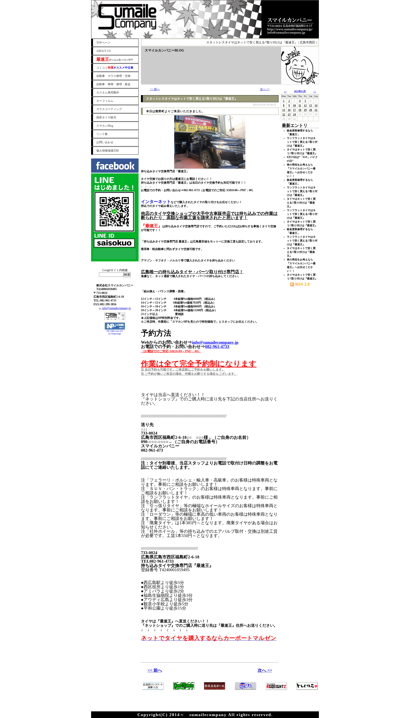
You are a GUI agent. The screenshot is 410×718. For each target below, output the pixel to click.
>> (314, 91)
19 (305, 109)
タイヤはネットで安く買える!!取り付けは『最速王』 (301, 202)
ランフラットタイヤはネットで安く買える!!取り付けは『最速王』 (302, 142)
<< (285, 91)
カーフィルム (104, 100)
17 (294, 109)
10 (294, 105)
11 (299, 105)
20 (310, 109)
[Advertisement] (115, 348)
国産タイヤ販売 (106, 117)
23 (289, 114)
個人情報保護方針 (107, 150)
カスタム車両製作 (107, 92)
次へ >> (265, 89)
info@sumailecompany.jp (116, 308)
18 (299, 109)
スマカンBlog (104, 125)
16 (289, 109)
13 (310, 105)
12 (305, 105)
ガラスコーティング (109, 109)
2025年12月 (300, 91)
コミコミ (114, 67)
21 (316, 109)
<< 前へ (155, 89)
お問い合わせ (104, 142)
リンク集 (102, 134)
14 (316, 105)
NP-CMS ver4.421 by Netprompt (115, 332)
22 (283, 114)
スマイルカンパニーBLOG (164, 50)
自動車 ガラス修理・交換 (113, 76)
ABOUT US (103, 51)
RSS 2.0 (302, 284)
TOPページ (103, 42)
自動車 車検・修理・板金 (113, 84)
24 (294, 114)
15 (283, 109)
